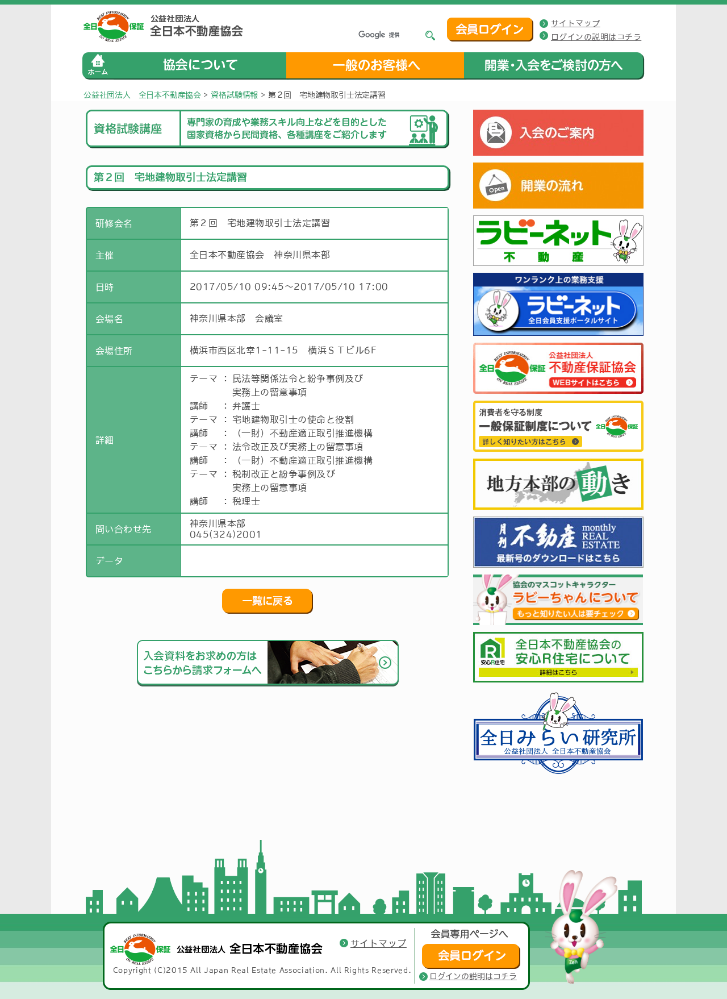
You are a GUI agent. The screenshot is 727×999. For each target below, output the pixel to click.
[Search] (430, 35)
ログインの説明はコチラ (596, 37)
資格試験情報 (234, 95)
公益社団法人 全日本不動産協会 (142, 95)
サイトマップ (575, 23)
